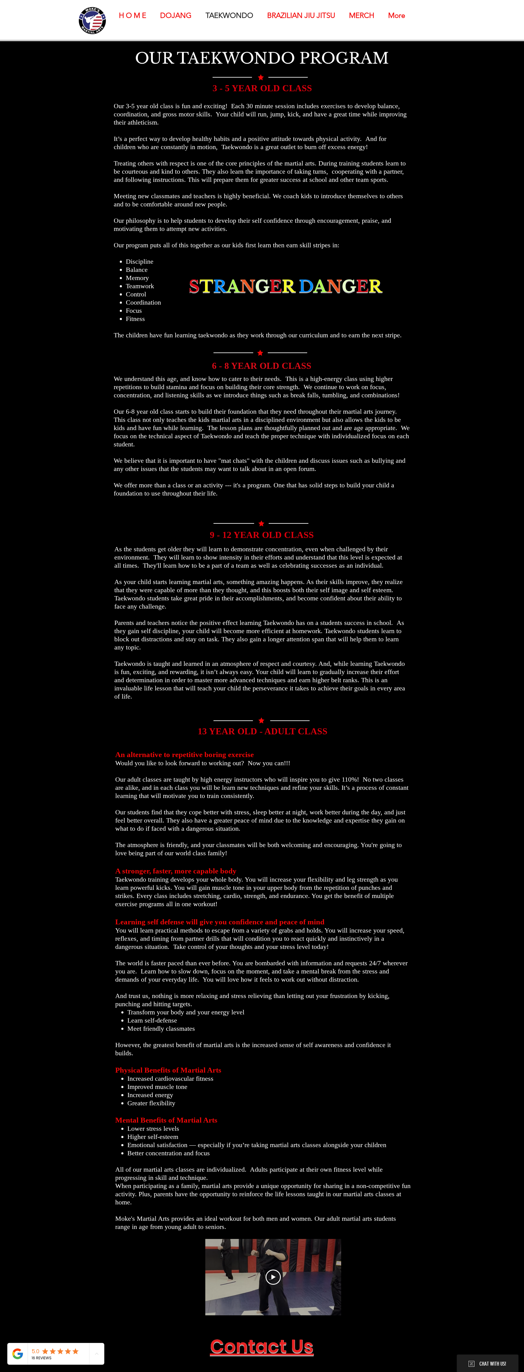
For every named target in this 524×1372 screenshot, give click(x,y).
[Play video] (273, 1277)
